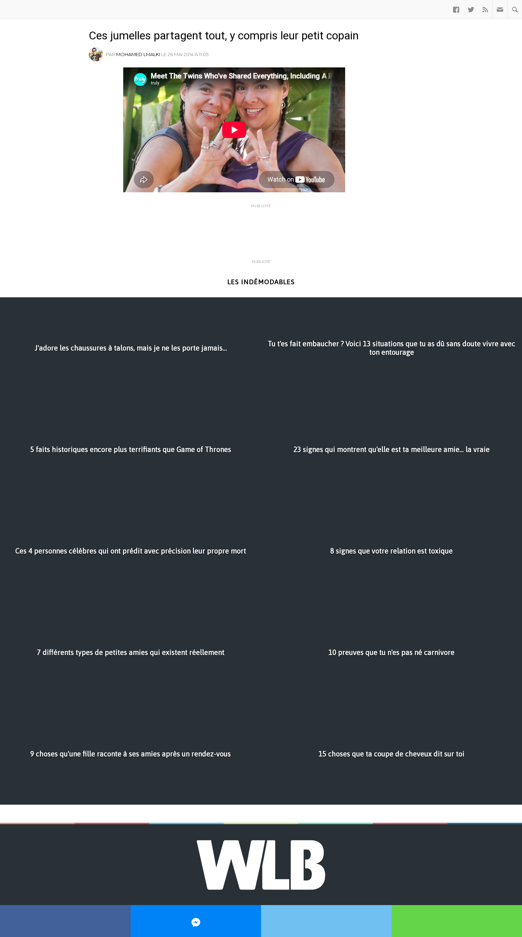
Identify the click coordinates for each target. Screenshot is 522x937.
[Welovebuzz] (24, 9)
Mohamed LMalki (138, 54)
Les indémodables (261, 282)
